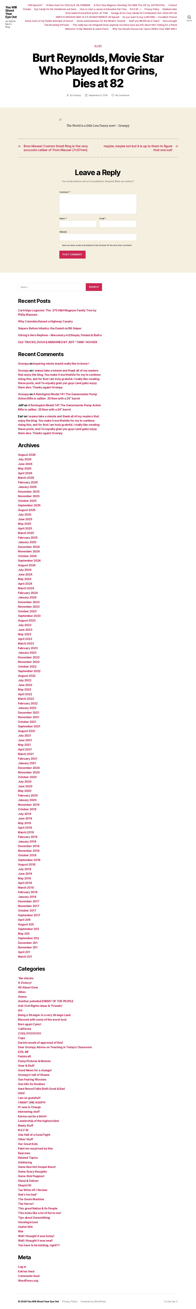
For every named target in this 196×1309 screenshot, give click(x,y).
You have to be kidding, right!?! (38, 1245)
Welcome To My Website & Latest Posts (87, 28)
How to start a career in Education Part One (103, 9)
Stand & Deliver (28, 1180)
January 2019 (27, 841)
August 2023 (26, 620)
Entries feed (26, 1271)
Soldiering (25, 1162)
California (24, 1028)
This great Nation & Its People (37, 1208)
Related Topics (28, 1157)
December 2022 (29, 657)
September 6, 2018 (98, 95)
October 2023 (27, 611)
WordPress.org (28, 1280)
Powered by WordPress (93, 1301)
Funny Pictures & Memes (34, 1061)
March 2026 (26, 477)
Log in (22, 1266)
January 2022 (27, 708)
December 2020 (29, 768)
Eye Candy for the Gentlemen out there (55, 9)
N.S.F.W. (134, 9)
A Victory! (24, 982)
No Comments (122, 95)
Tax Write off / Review (32, 1190)
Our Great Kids (28, 1144)
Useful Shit (25, 1227)
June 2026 (25, 464)
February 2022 (28, 703)
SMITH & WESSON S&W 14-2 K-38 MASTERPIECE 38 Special (87, 17)
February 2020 (28, 795)
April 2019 (25, 827)
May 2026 (24, 468)
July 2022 (24, 680)
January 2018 (27, 896)
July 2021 (24, 735)
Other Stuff (25, 1139)
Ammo (22, 996)
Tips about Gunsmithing (34, 1217)
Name (63, 218)
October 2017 (27, 910)
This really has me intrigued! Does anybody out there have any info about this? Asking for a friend (125, 24)
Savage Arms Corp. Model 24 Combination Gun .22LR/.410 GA (144, 13)
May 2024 (24, 579)
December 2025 (29, 491)
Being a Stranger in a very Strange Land (44, 1015)
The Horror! (26, 1203)
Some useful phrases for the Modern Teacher (101, 20)
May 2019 (24, 823)
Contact (172, 5)
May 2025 (24, 523)
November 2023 (29, 606)
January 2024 (27, 597)
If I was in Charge (29, 1107)
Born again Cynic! (29, 1024)
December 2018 (28, 846)
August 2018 (26, 864)
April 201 (24, 952)
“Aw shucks (25, 978)
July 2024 (24, 569)
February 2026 (28, 482)
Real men (24, 1153)
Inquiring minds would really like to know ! (61, 363)
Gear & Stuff (26, 1065)
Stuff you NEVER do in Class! (144, 20)
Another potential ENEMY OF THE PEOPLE (45, 1001)
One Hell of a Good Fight (34, 1134)
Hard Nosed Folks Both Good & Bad (41, 1088)
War (20, 1231)
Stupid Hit (24, 1185)
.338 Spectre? (35, 5)
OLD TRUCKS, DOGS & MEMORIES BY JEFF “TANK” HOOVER (57, 342)
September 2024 (29, 560)
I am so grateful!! (29, 1098)
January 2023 (27, 652)
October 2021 (27, 722)
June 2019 (25, 818)
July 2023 (24, 625)
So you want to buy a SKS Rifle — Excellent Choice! (150, 17)
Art (20, 1010)
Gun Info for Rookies (31, 1084)
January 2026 (27, 487)
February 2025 (28, 537)
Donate (27, 9)
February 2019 (27, 837)
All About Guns (28, 987)
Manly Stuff (25, 1125)
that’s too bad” (27, 1194)
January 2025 (27, 542)
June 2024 (25, 574)
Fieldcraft (24, 1056)
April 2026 (25, 473)
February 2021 (27, 758)
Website (63, 231)
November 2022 (29, 662)
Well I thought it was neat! (35, 1240)
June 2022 (25, 685)
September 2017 (29, 915)
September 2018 (29, 860)
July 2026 (24, 459)
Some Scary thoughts (32, 1171)
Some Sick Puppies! (31, 1176)
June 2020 (25, 786)
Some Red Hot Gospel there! (37, 1167)
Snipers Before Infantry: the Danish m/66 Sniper (49, 328)
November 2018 (28, 850)
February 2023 (28, 648)
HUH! (21, 1093)
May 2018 (24, 878)
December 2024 (29, 547)
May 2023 (24, 634)
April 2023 (25, 639)
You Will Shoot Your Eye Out (11, 12)
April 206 (24, 919)
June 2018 (25, 873)
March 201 (25, 956)
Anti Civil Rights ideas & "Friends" (40, 1006)
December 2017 (28, 901)
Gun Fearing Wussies (32, 1079)
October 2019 (27, 809)
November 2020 (29, 772)
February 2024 (28, 593)
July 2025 (24, 514)
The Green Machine (31, 1199)
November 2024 (29, 551)
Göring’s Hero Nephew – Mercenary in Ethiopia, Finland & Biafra (59, 335)
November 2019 (28, 804)
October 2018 (27, 855)
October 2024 (27, 556)
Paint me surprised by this (35, 1148)
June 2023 (25, 629)
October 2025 (27, 500)
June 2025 (25, 519)
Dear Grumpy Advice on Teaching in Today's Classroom (55, 1047)
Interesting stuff (28, 1111)
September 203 (28, 929)
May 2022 (24, 689)
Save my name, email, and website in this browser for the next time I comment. (97, 245)
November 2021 (28, 717)
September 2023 (29, 616)
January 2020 (27, 800)
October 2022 (27, 666)
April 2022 (25, 694)
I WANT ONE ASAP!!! (31, 1102)
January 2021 (27, 763)
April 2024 (25, 583)
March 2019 (26, 832)
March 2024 (26, 588)
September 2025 (29, 505)
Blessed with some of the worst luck (42, 1019)
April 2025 (25, 528)
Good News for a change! (35, 1070)
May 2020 (24, 791)
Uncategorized (28, 1222)
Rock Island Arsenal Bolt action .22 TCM (86, 13)
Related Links (170, 9)
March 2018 (26, 887)
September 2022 (29, 671)
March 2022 (26, 698)
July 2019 (24, 814)
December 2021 (28, 712)
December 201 (28, 943)
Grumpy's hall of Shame (33, 1075)
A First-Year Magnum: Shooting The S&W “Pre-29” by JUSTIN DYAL (129, 5)
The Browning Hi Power (56, 24)
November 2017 (28, 906)
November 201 (28, 947)
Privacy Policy (152, 9)
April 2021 (25, 749)
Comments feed (29, 1276)
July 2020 (24, 781)
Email (102, 218)
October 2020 (27, 777)
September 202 (28, 938)
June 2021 (25, 740)
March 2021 (26, 754)
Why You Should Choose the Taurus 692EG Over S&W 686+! (144, 28)
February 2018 (27, 892)
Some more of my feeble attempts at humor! (49, 20)
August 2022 (26, 675)
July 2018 (24, 869)
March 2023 (26, 643)
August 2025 (26, 510)
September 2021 (29, 726)
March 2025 (26, 533)
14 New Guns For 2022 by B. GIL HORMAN (68, 5)
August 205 (26, 924)
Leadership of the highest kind (38, 1121)
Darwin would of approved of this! (40, 1042)
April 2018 (25, 883)
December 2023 (29, 602)
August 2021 (26, 731)
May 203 (23, 933)
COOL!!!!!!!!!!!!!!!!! (29, 1033)
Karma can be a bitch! (32, 1116)
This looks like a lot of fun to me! (39, 1213)
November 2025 (29, 496)
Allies (98, 46)
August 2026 (27, 454)
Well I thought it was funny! (36, 1236)
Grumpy (77, 95)
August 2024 (27, 565)
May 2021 (24, 744)
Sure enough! (170, 20)
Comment (64, 192)
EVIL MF (23, 1052)
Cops (21, 1038)
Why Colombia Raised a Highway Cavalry (45, 321)
